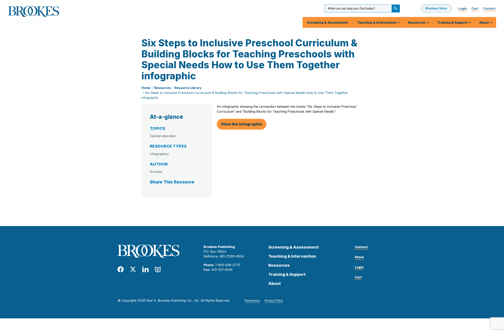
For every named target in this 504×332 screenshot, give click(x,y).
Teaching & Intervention (377, 22)
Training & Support (452, 22)
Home (145, 88)
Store (359, 257)
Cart (475, 8)
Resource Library (188, 88)
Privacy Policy (274, 300)
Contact (489, 8)
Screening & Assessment (327, 22)
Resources (417, 22)
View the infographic (241, 124)
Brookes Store (436, 8)
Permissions (252, 300)
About (484, 22)
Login (462, 8)
